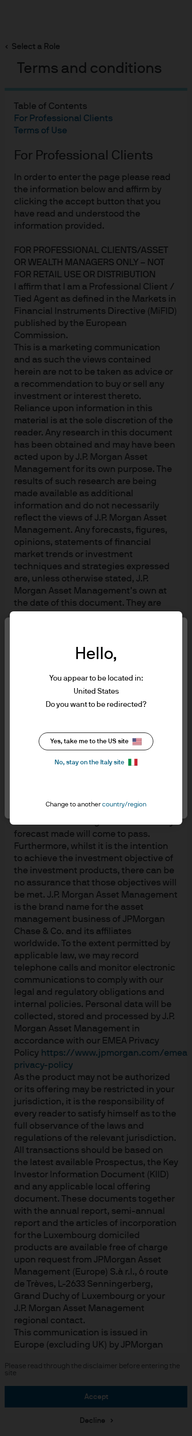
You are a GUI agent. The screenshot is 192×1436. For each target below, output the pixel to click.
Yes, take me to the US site (89, 741)
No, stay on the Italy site (89, 762)
